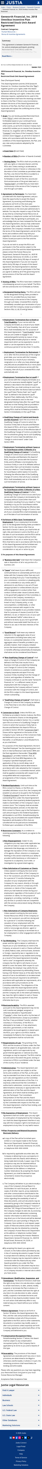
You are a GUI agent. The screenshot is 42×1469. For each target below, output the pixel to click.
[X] (28, 1437)
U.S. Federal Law (9, 1410)
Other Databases (9, 1420)
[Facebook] (16, 1437)
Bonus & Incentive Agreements (13, 34)
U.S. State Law (8, 1415)
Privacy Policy (21, 1461)
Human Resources (8, 32)
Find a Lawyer (8, 1390)
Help (21, 1454)
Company (21, 1450)
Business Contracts (19, 7)
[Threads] (22, 1437)
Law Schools (7, 1405)
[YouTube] (13, 1437)
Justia (3, 7)
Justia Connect (21, 1443)
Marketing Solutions (11, 1425)
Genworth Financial (33, 7)
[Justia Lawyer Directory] (31, 1437)
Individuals (7, 1395)
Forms (9, 7)
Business (6, 1400)
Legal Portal (21, 1446)
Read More (6, 56)
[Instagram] (19, 1437)
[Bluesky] (25, 1437)
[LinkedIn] (10, 1437)
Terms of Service (21, 1457)
